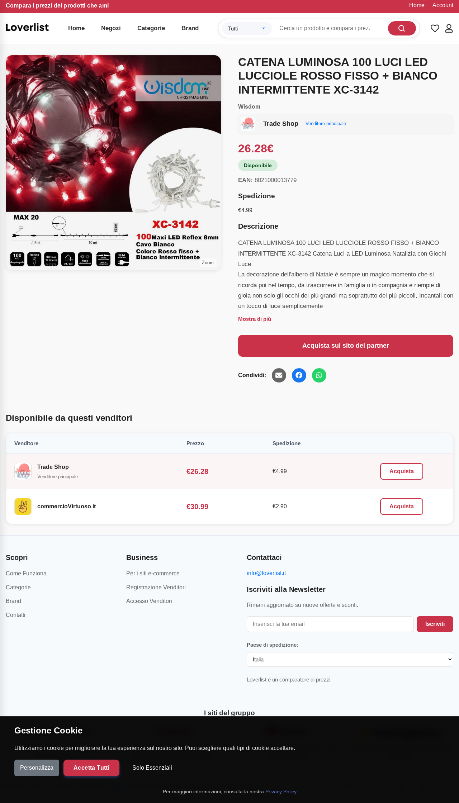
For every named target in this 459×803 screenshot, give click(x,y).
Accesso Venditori (149, 601)
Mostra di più (254, 319)
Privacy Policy (281, 791)
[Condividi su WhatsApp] (319, 375)
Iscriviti (435, 624)
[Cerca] (402, 28)
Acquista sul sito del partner (345, 345)
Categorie (151, 28)
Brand (190, 28)
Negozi (111, 28)
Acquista (401, 471)
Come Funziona (26, 573)
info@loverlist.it (266, 573)
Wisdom (249, 107)
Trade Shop (53, 467)
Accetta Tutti (91, 768)
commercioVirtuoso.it (66, 506)
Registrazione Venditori (156, 587)
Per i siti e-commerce (153, 573)
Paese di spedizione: (272, 645)
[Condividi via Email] (279, 375)
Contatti (15, 615)
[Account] (449, 28)
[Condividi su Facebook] (299, 375)
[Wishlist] (435, 28)
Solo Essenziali (152, 768)
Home (417, 5)
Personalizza (36, 768)
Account (442, 5)
